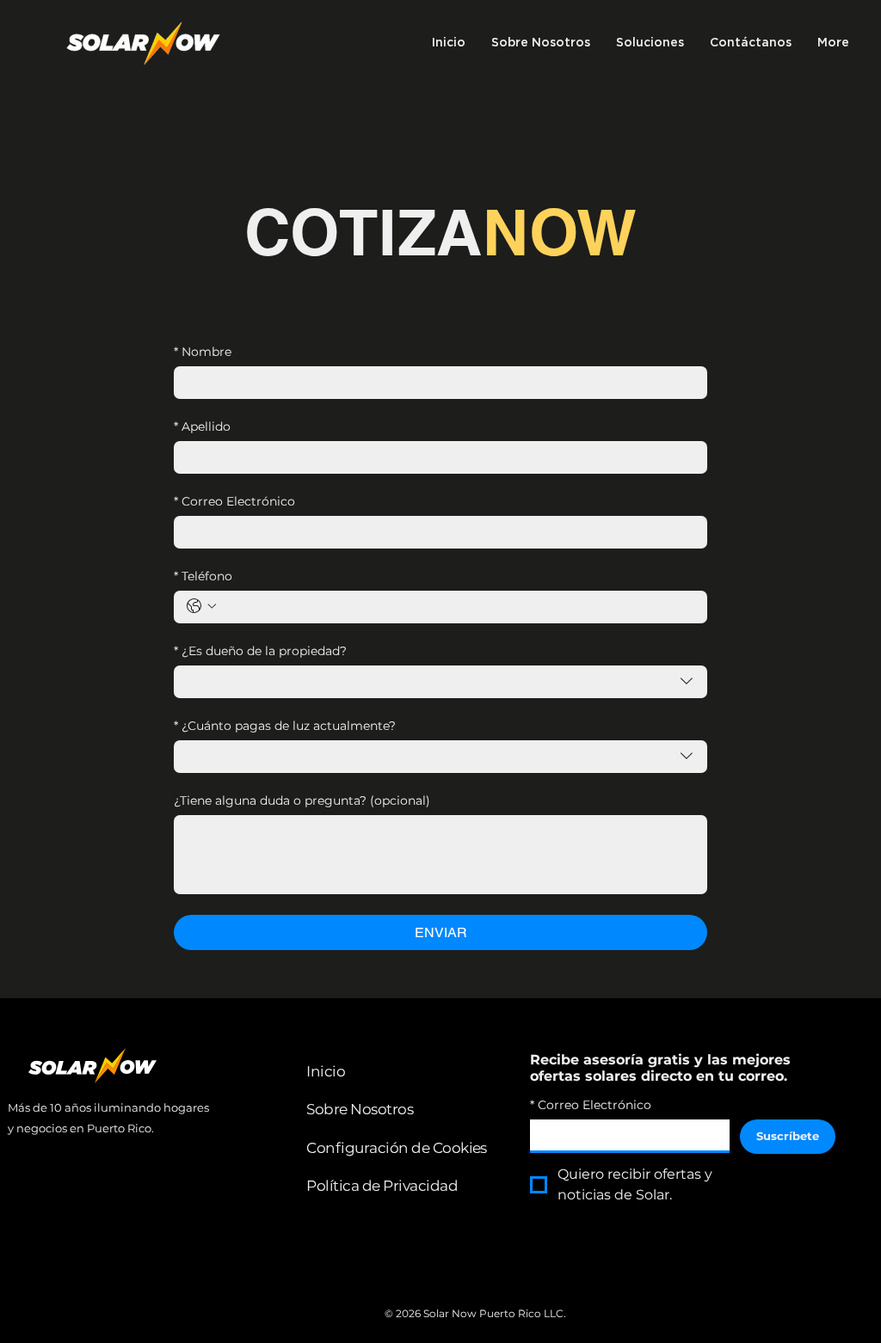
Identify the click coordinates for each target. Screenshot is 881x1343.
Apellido (202, 427)
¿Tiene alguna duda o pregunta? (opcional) (302, 801)
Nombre (202, 352)
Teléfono (203, 576)
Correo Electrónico (234, 501)
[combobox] (440, 681)
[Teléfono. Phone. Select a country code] (201, 606)
